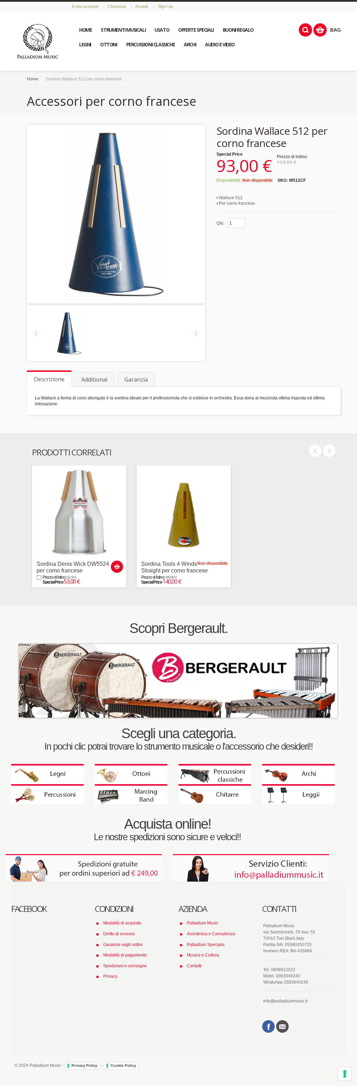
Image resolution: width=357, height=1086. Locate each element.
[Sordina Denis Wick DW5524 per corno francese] (79, 512)
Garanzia (136, 379)
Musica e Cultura (203, 955)
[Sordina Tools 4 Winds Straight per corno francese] (184, 512)
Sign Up (165, 6)
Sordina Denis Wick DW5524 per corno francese (73, 567)
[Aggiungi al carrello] (117, 567)
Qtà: (220, 223)
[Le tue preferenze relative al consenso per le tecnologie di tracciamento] (344, 1073)
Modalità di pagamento (125, 955)
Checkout (117, 6)
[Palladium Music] (38, 41)
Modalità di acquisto (122, 923)
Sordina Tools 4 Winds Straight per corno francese (174, 567)
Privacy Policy (84, 1065)
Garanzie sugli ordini (123, 944)
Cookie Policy (123, 1065)
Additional (94, 379)
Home (32, 79)
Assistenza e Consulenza (211, 933)
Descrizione (49, 379)
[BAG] (320, 30)
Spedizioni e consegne (125, 965)
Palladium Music (202, 923)
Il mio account (85, 6)
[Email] (282, 1026)
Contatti (194, 965)
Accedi (141, 6)
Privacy (110, 976)
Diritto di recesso (119, 933)
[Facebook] (268, 1026)
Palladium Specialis (206, 944)
